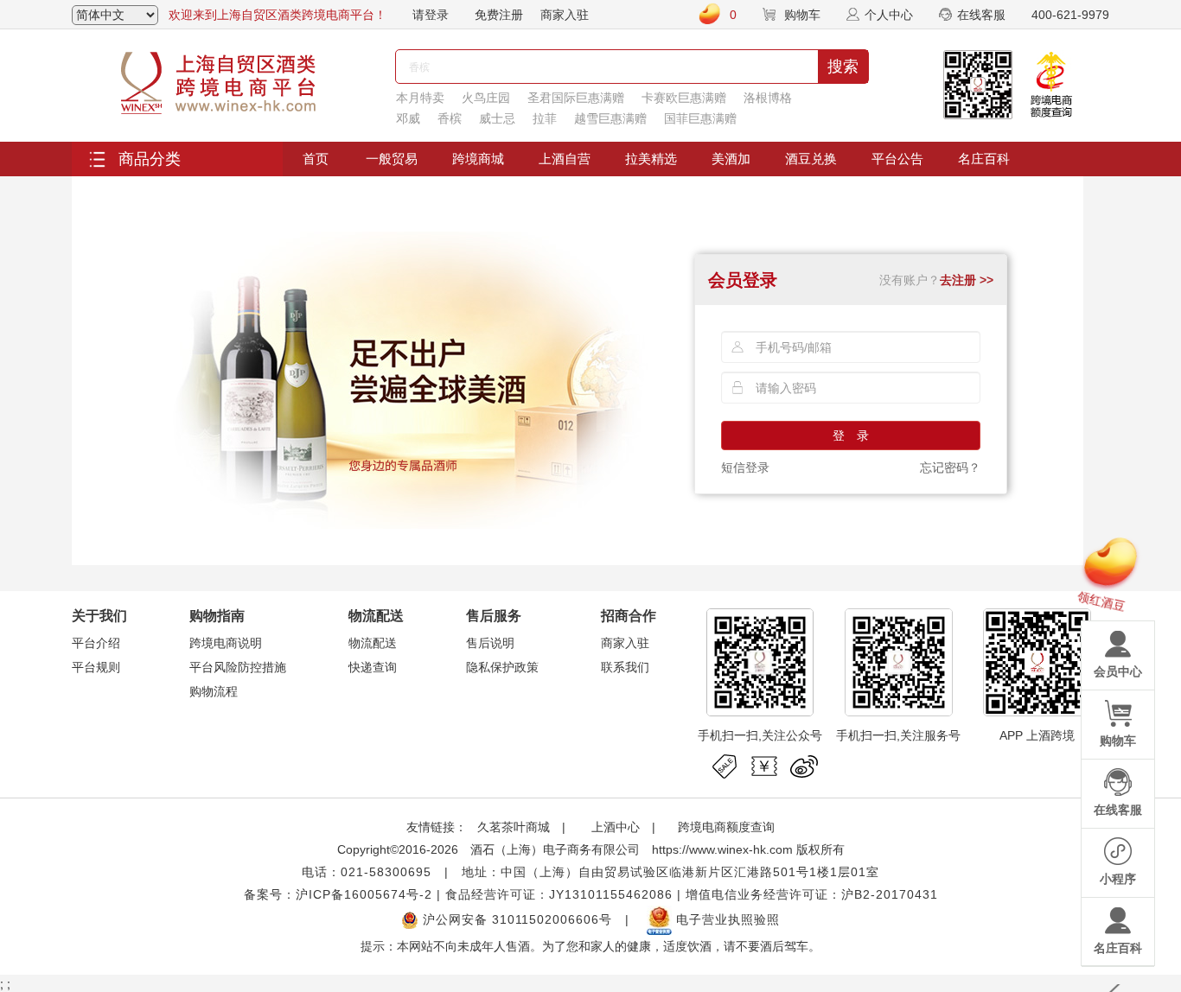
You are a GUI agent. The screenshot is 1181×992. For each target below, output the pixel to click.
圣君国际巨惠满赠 (575, 98)
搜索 (843, 66)
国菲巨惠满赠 (700, 118)
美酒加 (731, 158)
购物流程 (213, 691)
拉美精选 (651, 158)
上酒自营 (564, 158)
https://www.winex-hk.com (722, 849)
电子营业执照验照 (726, 919)
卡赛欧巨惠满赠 (684, 98)
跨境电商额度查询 (726, 827)
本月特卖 (420, 98)
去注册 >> (966, 280)
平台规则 (96, 667)
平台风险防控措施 (237, 667)
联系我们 (625, 667)
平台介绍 (96, 643)
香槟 (449, 118)
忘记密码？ (950, 467)
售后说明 (490, 643)
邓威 (408, 118)
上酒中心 (614, 827)
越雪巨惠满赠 (610, 118)
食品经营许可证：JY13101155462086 (559, 894)
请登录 (430, 15)
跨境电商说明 (225, 643)
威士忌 (497, 118)
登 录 (851, 435)
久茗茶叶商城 (513, 827)
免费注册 (499, 15)
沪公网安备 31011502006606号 (515, 919)
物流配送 (372, 643)
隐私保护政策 (502, 667)
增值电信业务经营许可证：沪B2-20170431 (812, 894)
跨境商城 (478, 158)
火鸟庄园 (486, 98)
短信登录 (745, 467)
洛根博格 (768, 98)
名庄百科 (984, 158)
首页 (316, 158)
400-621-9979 (1070, 15)
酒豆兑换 (811, 158)
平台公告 (897, 158)
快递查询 (372, 667)
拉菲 (545, 118)
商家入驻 (564, 15)
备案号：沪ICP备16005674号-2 (338, 894)
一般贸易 (392, 158)
